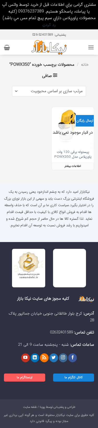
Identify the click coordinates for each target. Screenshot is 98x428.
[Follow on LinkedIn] (35, 357)
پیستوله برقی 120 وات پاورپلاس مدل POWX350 (72, 154)
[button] (91, 47)
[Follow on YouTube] (25, 357)
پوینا (42, 407)
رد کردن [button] (49, 24)
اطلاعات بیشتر (73, 166)
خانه (85, 64)
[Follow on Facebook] (72, 357)
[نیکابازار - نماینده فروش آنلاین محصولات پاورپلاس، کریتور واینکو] (49, 47)
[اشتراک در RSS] (44, 357)
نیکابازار (60, 415)
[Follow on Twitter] (53, 357)
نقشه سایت (30, 407)
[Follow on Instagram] (63, 357)
